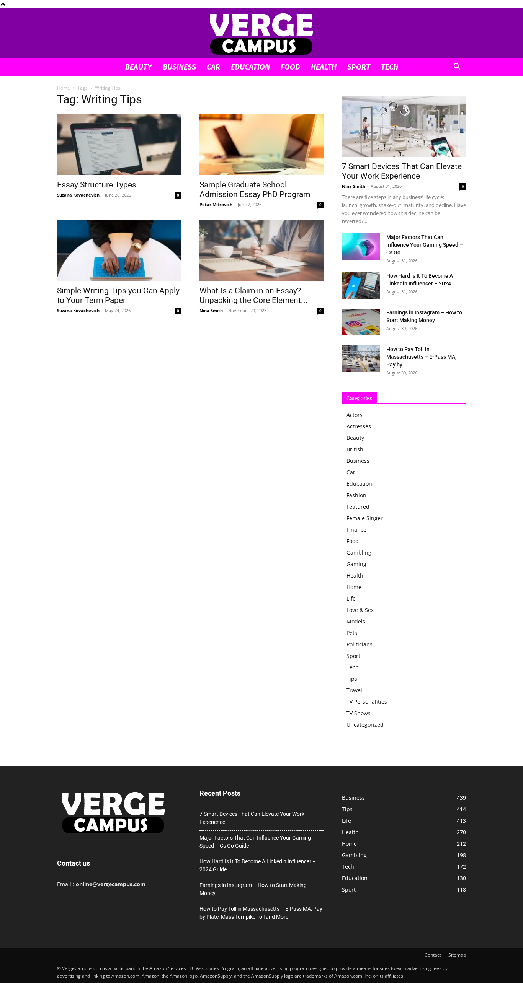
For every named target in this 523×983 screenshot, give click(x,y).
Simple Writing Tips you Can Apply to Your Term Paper (118, 295)
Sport (358, 67)
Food (290, 67)
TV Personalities (366, 701)
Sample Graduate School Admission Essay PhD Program (254, 189)
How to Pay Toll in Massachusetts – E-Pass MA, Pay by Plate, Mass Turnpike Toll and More (260, 913)
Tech (389, 67)
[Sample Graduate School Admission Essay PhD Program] (261, 144)
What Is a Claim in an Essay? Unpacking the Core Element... (253, 295)
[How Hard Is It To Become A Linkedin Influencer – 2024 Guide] (361, 285)
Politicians (359, 644)
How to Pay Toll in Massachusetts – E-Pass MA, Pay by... (421, 357)
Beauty (138, 67)
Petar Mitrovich (215, 204)
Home (63, 88)
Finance (356, 529)
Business (179, 67)
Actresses (358, 426)
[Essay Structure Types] (119, 144)
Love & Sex (360, 610)
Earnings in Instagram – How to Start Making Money (253, 889)
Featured (357, 506)
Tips (351, 678)
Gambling (358, 552)
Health (324, 67)
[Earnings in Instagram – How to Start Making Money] (361, 322)
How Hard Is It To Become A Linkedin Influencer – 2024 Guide (257, 865)
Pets (351, 632)
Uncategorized (365, 724)
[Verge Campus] (261, 33)
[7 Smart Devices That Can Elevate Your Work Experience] (404, 126)
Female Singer (364, 518)
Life (351, 598)
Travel (354, 690)
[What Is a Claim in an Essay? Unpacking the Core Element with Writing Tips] (261, 250)
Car (213, 67)
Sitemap (457, 955)
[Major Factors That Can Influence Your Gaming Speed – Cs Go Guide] (361, 246)
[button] (457, 67)
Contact (433, 955)
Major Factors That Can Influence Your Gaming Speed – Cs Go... (424, 245)
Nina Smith (211, 310)
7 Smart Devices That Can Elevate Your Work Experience (402, 171)
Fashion (356, 495)
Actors (354, 414)
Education (250, 67)
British (354, 449)
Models (355, 621)
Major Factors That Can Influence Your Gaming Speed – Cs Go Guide (255, 842)
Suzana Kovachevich (78, 195)
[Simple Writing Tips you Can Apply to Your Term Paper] (119, 250)
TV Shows (358, 713)
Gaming (356, 564)
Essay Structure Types (96, 184)
